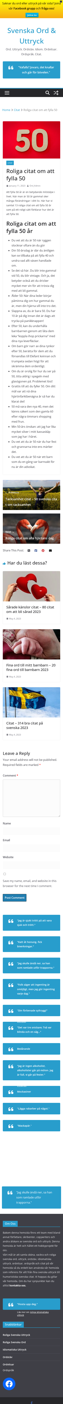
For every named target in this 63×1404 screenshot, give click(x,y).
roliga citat (48, 932)
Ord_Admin (35, 185)
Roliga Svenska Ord (14, 1342)
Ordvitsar (8, 1364)
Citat (10, 163)
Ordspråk (8, 1370)
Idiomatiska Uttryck (14, 1349)
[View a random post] (56, 93)
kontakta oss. (17, 1285)
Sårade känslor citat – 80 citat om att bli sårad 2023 (30, 609)
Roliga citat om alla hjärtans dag (29, 535)
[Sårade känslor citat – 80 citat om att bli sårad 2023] (31, 574)
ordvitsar (49, 954)
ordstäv (50, 975)
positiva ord (49, 1056)
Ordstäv (7, 1357)
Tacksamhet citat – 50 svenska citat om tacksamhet (31, 499)
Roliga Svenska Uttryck (16, 1335)
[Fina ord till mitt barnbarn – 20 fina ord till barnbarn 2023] (31, 632)
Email (6, 840)
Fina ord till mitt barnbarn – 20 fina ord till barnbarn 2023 (30, 667)
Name (7, 823)
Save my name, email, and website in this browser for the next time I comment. (30, 883)
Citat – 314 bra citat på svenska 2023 (24, 725)
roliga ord (50, 1099)
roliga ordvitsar (46, 1039)
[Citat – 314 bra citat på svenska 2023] (31, 690)
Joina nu (32, 15)
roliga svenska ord (44, 1133)
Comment (10, 775)
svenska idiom (46, 1116)
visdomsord (49, 1001)
